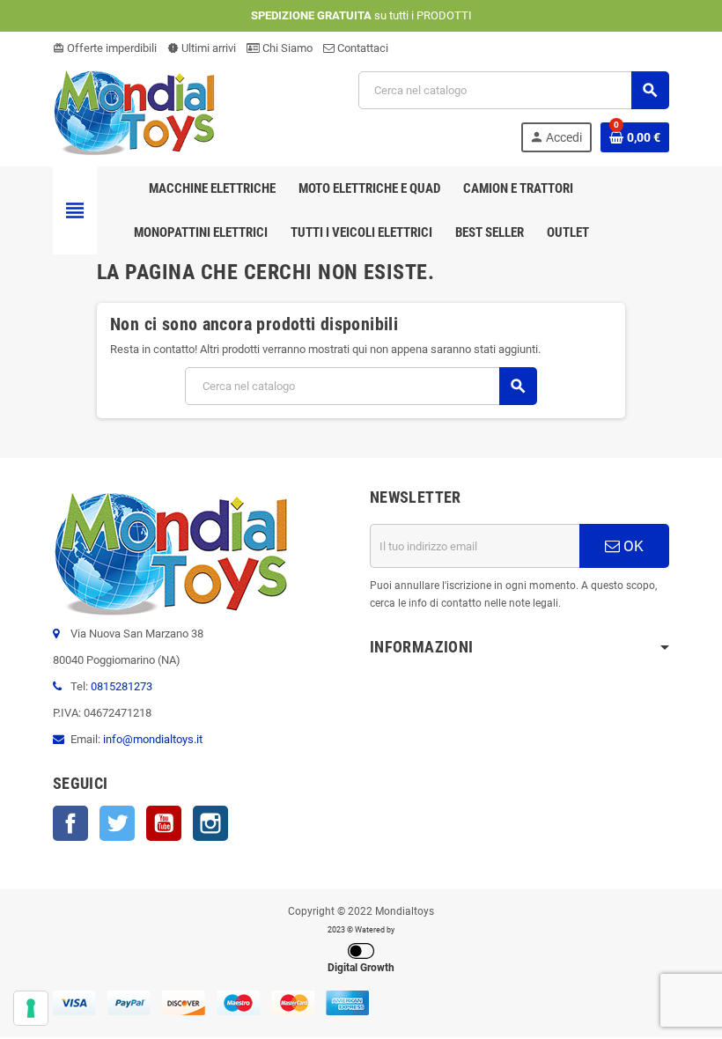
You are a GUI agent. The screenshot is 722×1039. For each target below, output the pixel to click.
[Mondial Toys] (135, 110)
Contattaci (361, 48)
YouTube (163, 823)
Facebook (70, 823)
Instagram (210, 823)
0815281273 (121, 686)
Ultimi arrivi (201, 48)
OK (632, 546)
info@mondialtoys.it (153, 739)
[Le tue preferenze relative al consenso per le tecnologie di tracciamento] (31, 1008)
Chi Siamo (286, 48)
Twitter (117, 823)
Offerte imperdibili (105, 48)
